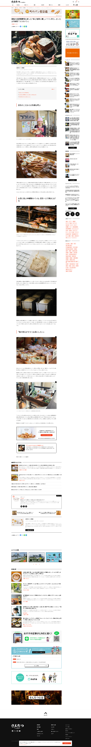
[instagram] (17, 731)
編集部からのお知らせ (68, 728)
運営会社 (66, 730)
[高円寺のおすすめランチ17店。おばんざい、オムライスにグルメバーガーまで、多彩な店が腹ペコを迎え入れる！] (72, 95)
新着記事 (38, 724)
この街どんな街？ (40, 731)
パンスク (22, 498)
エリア (52, 733)
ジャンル (38, 735)
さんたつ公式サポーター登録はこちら (38, 652)
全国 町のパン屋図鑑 (22, 7)
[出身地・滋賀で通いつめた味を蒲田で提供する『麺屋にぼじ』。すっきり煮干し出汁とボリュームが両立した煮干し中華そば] (36, 577)
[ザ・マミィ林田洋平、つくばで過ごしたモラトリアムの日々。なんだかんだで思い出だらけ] (36, 588)
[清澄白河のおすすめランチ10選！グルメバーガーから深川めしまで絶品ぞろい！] (72, 100)
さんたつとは (67, 724)
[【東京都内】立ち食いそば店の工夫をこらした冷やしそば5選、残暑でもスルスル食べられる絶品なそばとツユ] (72, 74)
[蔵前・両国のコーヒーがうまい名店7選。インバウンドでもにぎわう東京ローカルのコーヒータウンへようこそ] (72, 110)
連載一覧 (16, 7)
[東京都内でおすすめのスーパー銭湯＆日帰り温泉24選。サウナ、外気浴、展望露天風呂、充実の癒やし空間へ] (36, 469)
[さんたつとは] (36, 697)
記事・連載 (38, 727)
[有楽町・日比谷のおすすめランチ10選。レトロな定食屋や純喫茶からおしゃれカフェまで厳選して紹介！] (72, 105)
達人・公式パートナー (54, 731)
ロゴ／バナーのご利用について (70, 732)
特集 (37, 729)
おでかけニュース (40, 733)
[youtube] (19, 731)
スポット (52, 729)
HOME (12, 7)
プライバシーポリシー (68, 736)
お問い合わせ (67, 738)
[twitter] (15, 731)
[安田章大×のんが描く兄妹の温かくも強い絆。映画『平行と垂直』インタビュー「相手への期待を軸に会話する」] (36, 611)
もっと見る (72, 208)
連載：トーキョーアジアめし (27, 624)
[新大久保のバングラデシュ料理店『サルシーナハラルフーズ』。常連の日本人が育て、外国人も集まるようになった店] (36, 623)
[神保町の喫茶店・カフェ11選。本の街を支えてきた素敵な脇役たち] (72, 90)
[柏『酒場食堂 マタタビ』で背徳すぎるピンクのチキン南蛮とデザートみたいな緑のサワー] (36, 600)
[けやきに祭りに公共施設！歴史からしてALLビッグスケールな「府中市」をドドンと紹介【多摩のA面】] (72, 79)
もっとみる (72, 147)
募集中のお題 (53, 724)
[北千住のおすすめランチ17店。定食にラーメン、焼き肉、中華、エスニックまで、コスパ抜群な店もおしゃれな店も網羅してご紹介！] (36, 477)
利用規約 (66, 734)
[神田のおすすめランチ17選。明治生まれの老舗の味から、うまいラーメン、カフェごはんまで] (72, 84)
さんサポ (52, 727)
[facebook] (12, 731)
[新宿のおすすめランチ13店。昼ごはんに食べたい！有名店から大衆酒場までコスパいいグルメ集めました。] (72, 64)
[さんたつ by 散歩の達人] (18, 2)
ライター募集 (67, 726)
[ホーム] (12, 5)
